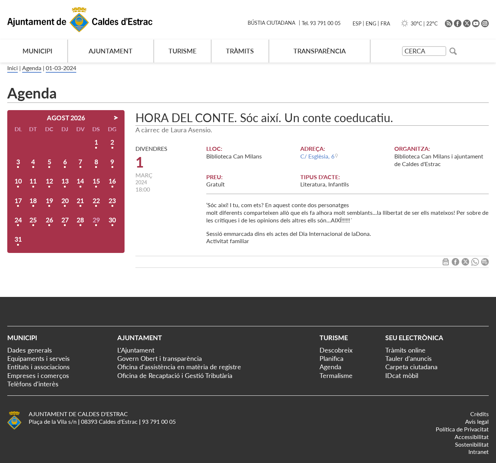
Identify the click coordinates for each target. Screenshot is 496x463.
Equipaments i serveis (38, 358)
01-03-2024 (61, 67)
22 (96, 201)
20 (65, 201)
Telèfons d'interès (32, 384)
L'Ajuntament (135, 350)
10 (18, 181)
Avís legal (477, 421)
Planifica (331, 358)
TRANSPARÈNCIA (319, 51)
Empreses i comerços (38, 375)
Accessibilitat (472, 436)
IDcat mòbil (401, 375)
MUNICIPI (37, 51)
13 (65, 181)
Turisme (334, 338)
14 (80, 181)
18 (33, 201)
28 (80, 220)
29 (96, 220)
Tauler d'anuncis (408, 358)
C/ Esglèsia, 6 (317, 156)
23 (112, 201)
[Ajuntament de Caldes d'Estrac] (14, 428)
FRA (385, 23)
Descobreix (336, 350)
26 (49, 220)
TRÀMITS (240, 51)
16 (112, 181)
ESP (357, 23)
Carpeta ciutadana (411, 367)
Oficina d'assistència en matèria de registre (179, 367)
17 (18, 201)
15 (96, 181)
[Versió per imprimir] (446, 263)
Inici (12, 67)
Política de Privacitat (462, 429)
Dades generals (29, 350)
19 (49, 201)
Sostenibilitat (472, 444)
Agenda (31, 67)
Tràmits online (405, 350)
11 (33, 181)
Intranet (478, 451)
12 (49, 181)
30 (112, 220)
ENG (371, 23)
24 (18, 220)
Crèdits (479, 413)
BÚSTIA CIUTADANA (271, 23)
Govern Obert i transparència (159, 358)
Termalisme (336, 375)
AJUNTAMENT (111, 51)
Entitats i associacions (38, 367)
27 (65, 220)
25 (33, 220)
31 (18, 239)
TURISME (182, 51)
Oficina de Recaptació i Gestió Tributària (174, 375)
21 (80, 201)
